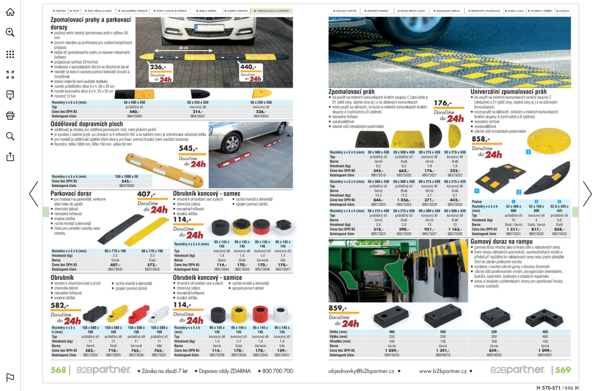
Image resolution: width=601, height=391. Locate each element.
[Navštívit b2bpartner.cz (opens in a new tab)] (10, 12)
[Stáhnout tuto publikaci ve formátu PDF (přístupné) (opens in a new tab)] (10, 95)
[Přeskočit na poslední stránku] (577, 388)
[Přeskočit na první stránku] (538, 388)
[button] (10, 32)
